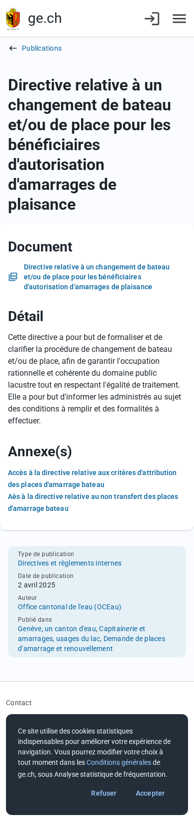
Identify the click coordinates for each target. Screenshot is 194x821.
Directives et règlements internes (69, 563)
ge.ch (45, 18)
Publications (42, 48)
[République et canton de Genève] (13, 18)
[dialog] (97, 764)
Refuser (103, 793)
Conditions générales (119, 762)
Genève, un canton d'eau (57, 629)
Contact (19, 703)
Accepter (150, 793)
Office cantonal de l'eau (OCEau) (69, 607)
